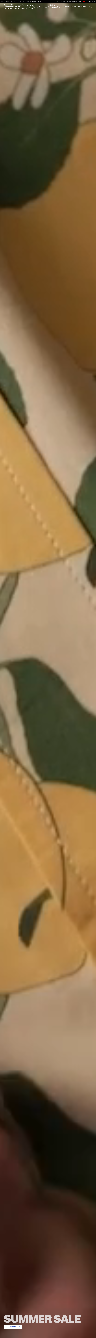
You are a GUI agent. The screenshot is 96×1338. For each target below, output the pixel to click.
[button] (65, 6)
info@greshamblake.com (74, 1)
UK (86, 1)
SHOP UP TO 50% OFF (13, 1327)
